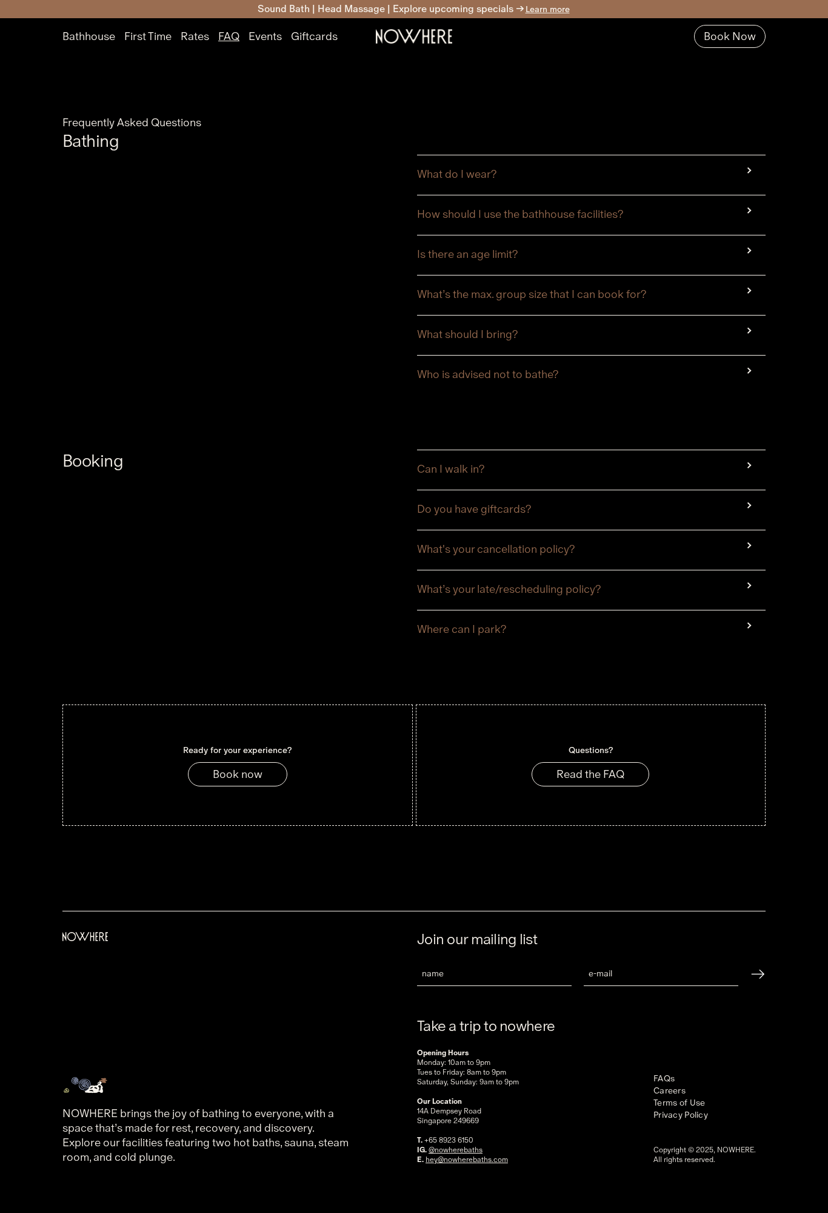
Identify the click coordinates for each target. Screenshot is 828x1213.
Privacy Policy (680, 1115)
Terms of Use (679, 1102)
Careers (669, 1090)
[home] (414, 36)
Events (265, 36)
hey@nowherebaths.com (467, 1159)
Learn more (548, 9)
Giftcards (314, 36)
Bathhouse (88, 36)
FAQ (228, 36)
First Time (148, 36)
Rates (195, 36)
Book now (237, 774)
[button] (591, 170)
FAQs (664, 1078)
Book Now (730, 36)
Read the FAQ (590, 774)
